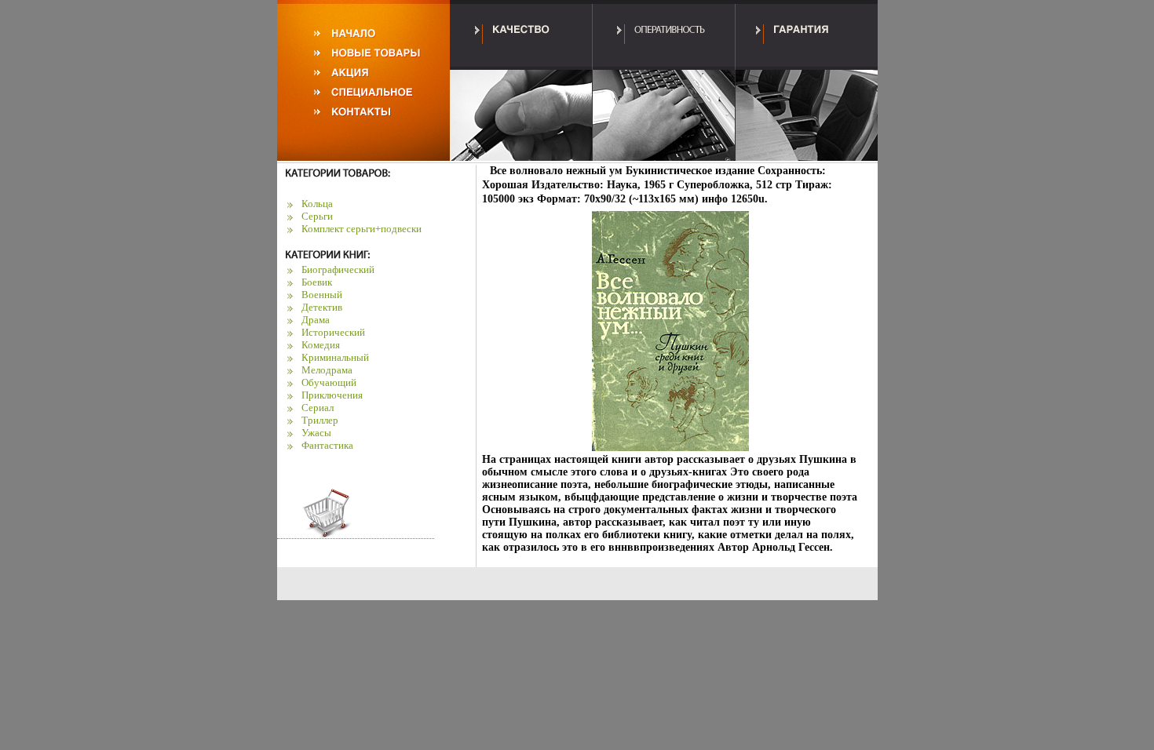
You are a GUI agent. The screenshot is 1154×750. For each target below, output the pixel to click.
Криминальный (335, 357)
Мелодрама (326, 370)
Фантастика (327, 445)
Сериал (317, 407)
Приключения (332, 395)
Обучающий (328, 382)
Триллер (319, 420)
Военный (321, 294)
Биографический (337, 269)
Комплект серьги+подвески (361, 229)
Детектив (321, 307)
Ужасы (316, 433)
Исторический (333, 332)
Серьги (317, 216)
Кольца (317, 203)
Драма (315, 320)
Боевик (316, 282)
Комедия (320, 345)
